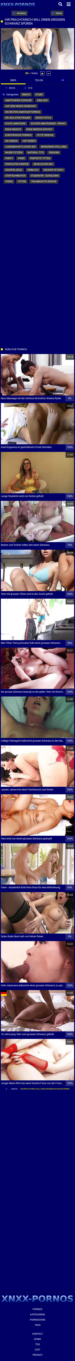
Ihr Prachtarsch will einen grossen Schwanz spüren (45, 1089)
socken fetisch (53, 169)
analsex (42, 100)
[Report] (63, 80)
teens (9, 181)
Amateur (21, 13)
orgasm (54, 152)
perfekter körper (16, 164)
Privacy (37, 1354)
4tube (39, 94)
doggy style (43, 117)
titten (22, 181)
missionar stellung (53, 146)
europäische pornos (18, 135)
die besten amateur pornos (22, 111)
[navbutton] (69, 4)
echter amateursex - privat (48, 123)
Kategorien (37, 1314)
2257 (37, 1349)
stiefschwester (15, 175)
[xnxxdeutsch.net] (17, 4)
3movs (26, 94)
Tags (37, 1325)
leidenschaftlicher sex (20, 146)
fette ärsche (45, 135)
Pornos (37, 1309)
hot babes (29, 140)
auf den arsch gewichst (20, 106)
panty (9, 158)
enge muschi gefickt (39, 129)
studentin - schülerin (44, 175)
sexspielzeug (13, 169)
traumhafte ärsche (44, 181)
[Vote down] (49, 73)
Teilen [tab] (39, 80)
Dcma (37, 1339)
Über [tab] (13, 80)
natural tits (36, 152)
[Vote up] (42, 73)
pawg (21, 158)
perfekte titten (40, 158)
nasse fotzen (13, 152)
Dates (58, 13)
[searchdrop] (61, 4)
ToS (37, 1344)
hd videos (11, 140)
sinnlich (32, 169)
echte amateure (15, 123)
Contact (37, 1333)
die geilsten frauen (17, 117)
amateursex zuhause (18, 100)
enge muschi (13, 129)
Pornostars (37, 1319)
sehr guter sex (43, 164)
